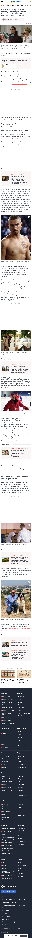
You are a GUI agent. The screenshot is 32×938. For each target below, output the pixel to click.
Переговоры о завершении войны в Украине (16, 5)
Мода (19, 781)
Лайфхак (20, 790)
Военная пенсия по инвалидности (8, 872)
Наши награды (6, 910)
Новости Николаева (8, 723)
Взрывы (4, 808)
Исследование (22, 767)
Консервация (22, 865)
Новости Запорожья (8, 710)
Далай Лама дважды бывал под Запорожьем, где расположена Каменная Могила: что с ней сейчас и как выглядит (20, 560)
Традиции (21, 836)
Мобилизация (21, 801)
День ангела (21, 841)
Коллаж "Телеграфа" (11, 48)
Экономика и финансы (5, 729)
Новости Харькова (7, 699)
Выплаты (20, 702)
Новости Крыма (6, 720)
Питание (20, 759)
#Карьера (7, 664)
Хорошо (23, 935)
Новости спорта (22, 728)
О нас (3, 897)
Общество (20, 693)
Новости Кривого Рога (7, 714)
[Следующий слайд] (30, 5)
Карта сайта (5, 919)
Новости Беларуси (7, 790)
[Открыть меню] (2, 2)
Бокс (19, 734)
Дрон (3, 764)
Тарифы (4, 741)
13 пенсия (5, 862)
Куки (15, 935)
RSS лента (5, 924)
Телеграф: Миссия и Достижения (11, 922)
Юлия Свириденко (7, 853)
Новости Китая (6, 787)
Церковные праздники (21, 829)
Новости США (6, 779)
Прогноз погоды (22, 718)
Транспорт (5, 736)
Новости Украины (13, 364)
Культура (20, 787)
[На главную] (16, 2)
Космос (4, 759)
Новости (4, 693)
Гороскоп (20, 776)
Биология (5, 761)
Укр (30, 2)
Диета (20, 761)
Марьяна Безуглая (7, 851)
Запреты (20, 838)
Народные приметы (24, 833)
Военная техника (7, 820)
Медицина (21, 707)
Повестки (21, 804)
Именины (21, 844)
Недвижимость (6, 739)
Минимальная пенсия (8, 875)
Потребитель (22, 779)
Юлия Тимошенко (7, 848)
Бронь (20, 807)
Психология (21, 764)
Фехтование (21, 745)
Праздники (20, 825)
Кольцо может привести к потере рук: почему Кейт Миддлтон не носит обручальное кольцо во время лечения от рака (19, 655)
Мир (2, 772)
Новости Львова (7, 707)
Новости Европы (7, 776)
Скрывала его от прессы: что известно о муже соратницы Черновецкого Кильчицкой (19, 645)
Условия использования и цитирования (13, 905)
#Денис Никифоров (17, 664)
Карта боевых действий (6, 805)
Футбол (20, 732)
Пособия (20, 716)
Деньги (4, 733)
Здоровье (20, 753)
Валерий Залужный (8, 840)
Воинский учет (22, 815)
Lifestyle (19, 772)
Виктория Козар (8, 19)
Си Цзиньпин (6, 834)
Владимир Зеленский (8, 828)
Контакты (4, 913)
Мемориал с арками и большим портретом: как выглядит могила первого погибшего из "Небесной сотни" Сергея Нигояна (19, 369)
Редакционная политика (9, 902)
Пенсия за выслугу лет (7, 879)
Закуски (20, 876)
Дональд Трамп (6, 831)
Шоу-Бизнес (14, 650)
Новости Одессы (7, 705)
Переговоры (6, 811)
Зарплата (21, 696)
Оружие (4, 814)
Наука (3, 753)
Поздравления (22, 795)
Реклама (4, 908)
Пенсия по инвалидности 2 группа (7, 867)
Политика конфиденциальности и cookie (13, 899)
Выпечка (20, 862)
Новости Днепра (7, 702)
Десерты (20, 871)
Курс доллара (6, 744)
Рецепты (19, 859)
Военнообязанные (23, 812)
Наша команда (6, 916)
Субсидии (21, 705)
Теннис (20, 737)
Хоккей (20, 740)
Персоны (4, 825)
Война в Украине (6, 801)
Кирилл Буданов (7, 842)
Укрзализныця (6, 747)
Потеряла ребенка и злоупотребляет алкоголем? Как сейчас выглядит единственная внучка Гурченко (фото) (20, 453)
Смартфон (5, 767)
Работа (20, 699)
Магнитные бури (23, 793)
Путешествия (22, 784)
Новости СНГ (6, 784)
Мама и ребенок (22, 756)
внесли (8, 462)
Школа (20, 710)
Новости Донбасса (7, 717)
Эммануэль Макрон (8, 837)
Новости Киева (6, 696)
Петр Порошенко (7, 845)
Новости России (13, 174)
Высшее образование (24, 713)
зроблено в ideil (5, 932)
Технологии (5, 756)
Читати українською (6, 23)
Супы (19, 868)
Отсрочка (20, 810)
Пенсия (3, 859)
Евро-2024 (21, 743)
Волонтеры (5, 817)
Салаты (20, 873)
